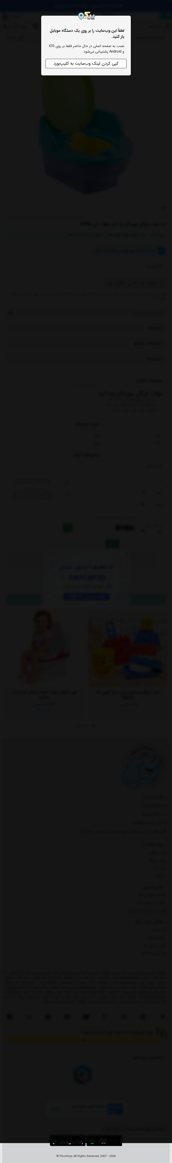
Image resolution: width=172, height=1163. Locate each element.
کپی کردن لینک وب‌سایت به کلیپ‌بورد (86, 63)
